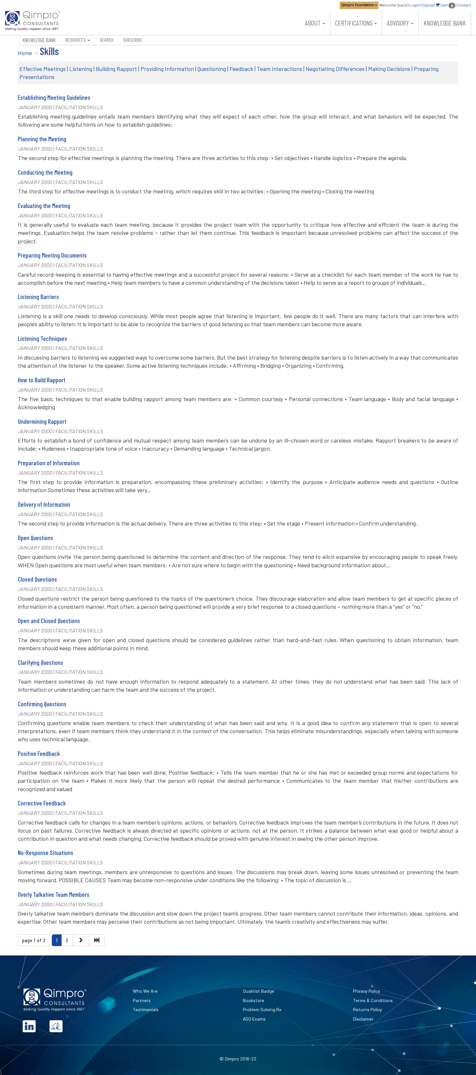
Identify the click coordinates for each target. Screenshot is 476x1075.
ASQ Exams (254, 1019)
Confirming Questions (42, 704)
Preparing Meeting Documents (52, 255)
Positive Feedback (39, 753)
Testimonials (146, 1009)
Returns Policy (367, 1009)
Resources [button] (76, 40)
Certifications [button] (354, 23)
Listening (80, 68)
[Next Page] (81, 940)
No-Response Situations (45, 852)
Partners (142, 1000)
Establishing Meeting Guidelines (54, 97)
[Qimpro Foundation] (359, 5)
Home (25, 52)
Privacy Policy (366, 991)
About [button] (313, 23)
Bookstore (253, 1000)
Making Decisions (389, 68)
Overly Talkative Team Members (53, 894)
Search (106, 40)
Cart (446, 5)
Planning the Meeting (42, 139)
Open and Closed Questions (49, 620)
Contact (464, 5)
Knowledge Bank (445, 23)
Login (414, 5)
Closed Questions (37, 579)
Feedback (241, 68)
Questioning (212, 68)
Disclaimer (363, 1019)
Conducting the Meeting (45, 172)
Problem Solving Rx (262, 1009)
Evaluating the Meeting (44, 205)
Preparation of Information (49, 463)
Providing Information (167, 68)
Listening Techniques (42, 338)
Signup (427, 5)
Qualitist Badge (258, 991)
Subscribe (132, 40)
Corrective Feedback (42, 803)
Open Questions (35, 537)
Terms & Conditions (373, 1000)
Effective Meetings (42, 68)
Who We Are (145, 991)
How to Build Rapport (41, 380)
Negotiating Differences (335, 68)
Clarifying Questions (40, 662)
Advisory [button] (398, 23)
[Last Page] (97, 940)
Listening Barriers (38, 296)
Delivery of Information (44, 504)
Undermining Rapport (42, 421)
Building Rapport (116, 68)
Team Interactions (279, 68)
